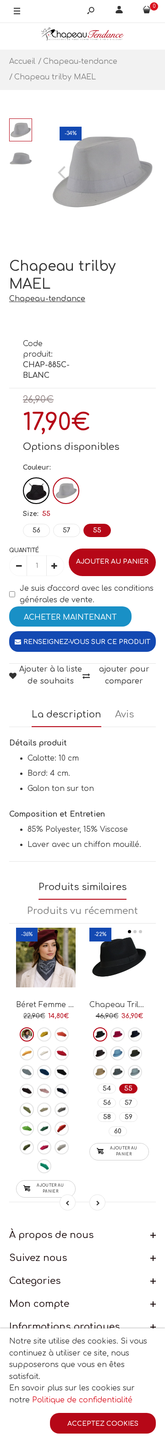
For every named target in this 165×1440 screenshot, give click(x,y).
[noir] (62, 1072)
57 (67, 530)
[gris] (62, 1110)
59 (128, 1117)
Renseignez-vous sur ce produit (86, 642)
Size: (36, 513)
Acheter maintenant (70, 617)
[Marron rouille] (62, 1128)
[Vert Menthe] (44, 1166)
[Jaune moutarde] (27, 1053)
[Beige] (44, 1110)
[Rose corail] (62, 1034)
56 (36, 530)
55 (97, 530)
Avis (124, 714)
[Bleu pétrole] (44, 1072)
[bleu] (27, 1072)
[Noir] (36, 490)
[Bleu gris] (135, 1072)
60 (117, 1131)
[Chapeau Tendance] (82, 36)
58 (107, 1117)
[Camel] (100, 1072)
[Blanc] (66, 490)
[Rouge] (62, 1053)
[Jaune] (44, 1034)
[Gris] (117, 1072)
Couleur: (37, 467)
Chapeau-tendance (47, 299)
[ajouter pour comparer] (46, 955)
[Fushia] (44, 1147)
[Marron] (27, 1091)
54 (107, 1088)
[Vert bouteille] (44, 1128)
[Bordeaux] (27, 1034)
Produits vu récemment (82, 911)
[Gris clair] (62, 1147)
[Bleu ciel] (117, 1053)
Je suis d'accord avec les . (87, 594)
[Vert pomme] (27, 1128)
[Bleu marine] (62, 1091)
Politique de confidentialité (82, 1400)
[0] (146, 11)
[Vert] (27, 1110)
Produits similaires (82, 887)
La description (66, 714)
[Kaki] (27, 1147)
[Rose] (44, 1091)
